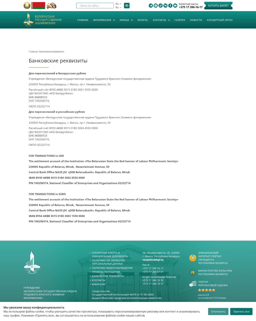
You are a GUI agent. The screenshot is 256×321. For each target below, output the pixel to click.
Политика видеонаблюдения (112, 268)
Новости (196, 20)
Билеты (143, 20)
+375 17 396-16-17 (191, 7)
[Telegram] (151, 5)
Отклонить (218, 311)
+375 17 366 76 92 (152, 280)
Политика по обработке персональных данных (108, 262)
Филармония (102, 20)
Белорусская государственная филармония (48, 20)
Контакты (160, 20)
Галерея (180, 20)
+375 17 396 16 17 (152, 268)
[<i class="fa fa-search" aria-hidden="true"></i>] (108, 5)
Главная (82, 20)
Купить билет (218, 5)
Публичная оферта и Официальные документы (110, 254)
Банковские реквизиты (108, 276)
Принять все (241, 311)
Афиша (125, 20)
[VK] (165, 5)
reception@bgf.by (153, 259)
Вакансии (98, 284)
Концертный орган (219, 20)
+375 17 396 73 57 (152, 283)
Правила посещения (106, 272)
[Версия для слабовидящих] (127, 5)
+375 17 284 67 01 (152, 271)
